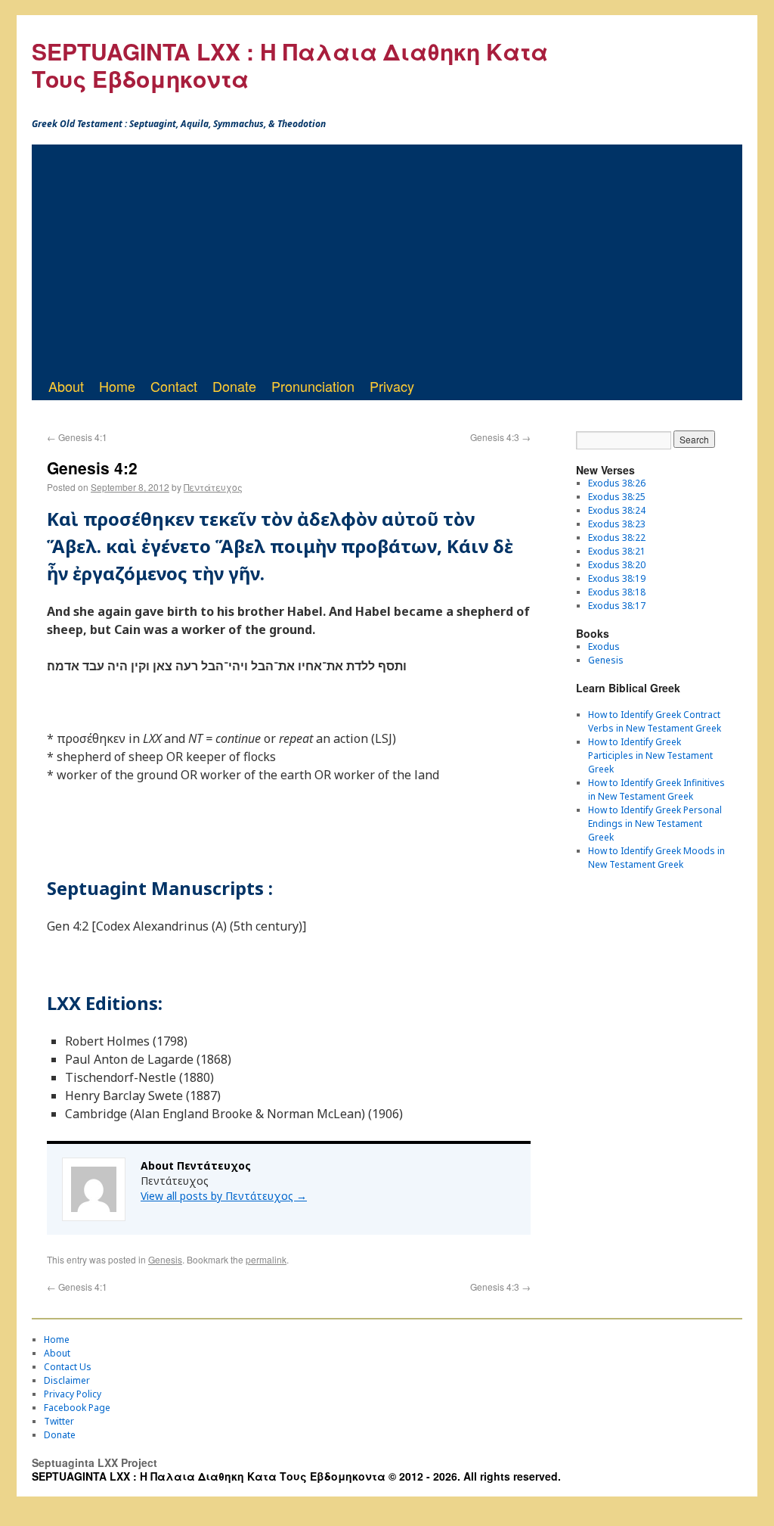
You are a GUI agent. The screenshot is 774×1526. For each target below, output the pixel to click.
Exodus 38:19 (617, 578)
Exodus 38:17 (617, 605)
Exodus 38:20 (617, 564)
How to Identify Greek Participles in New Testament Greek (650, 755)
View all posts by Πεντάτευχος (224, 1196)
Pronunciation (312, 386)
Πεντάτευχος (213, 486)
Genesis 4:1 (77, 436)
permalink (266, 1259)
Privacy (392, 386)
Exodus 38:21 (617, 551)
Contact (173, 386)
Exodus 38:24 (617, 510)
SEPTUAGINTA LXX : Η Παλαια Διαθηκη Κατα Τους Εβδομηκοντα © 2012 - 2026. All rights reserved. (296, 1476)
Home (117, 386)
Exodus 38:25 (617, 496)
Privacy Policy (72, 1394)
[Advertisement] (387, 258)
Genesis (165, 1259)
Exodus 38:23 (617, 523)
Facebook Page (77, 1407)
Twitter (59, 1421)
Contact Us (67, 1366)
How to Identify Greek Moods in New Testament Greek (656, 857)
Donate (234, 386)
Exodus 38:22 (617, 537)
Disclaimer (67, 1380)
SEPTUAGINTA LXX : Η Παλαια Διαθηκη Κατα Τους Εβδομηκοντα (290, 65)
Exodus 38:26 (617, 483)
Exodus (604, 646)
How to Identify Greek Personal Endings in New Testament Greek (655, 823)
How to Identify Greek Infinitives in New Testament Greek (656, 789)
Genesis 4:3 (500, 436)
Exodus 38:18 (617, 592)
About (66, 386)
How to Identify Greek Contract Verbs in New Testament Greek (654, 721)
